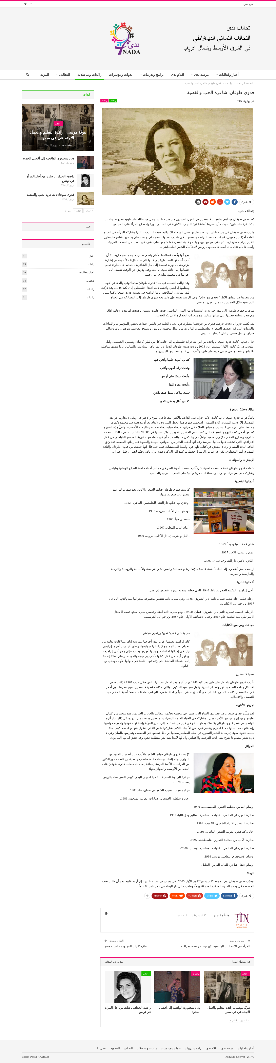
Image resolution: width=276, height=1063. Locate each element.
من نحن (248, 3)
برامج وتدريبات (153, 75)
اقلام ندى (177, 75)
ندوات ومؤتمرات (121, 75)
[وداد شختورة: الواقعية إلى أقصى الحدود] (177, 987)
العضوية (115, 1048)
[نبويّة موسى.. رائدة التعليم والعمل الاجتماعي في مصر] (227, 987)
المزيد (44, 75)
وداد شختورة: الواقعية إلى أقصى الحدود (48, 158)
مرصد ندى (201, 75)
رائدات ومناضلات (89, 75)
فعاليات (90, 280)
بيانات (91, 264)
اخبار (91, 255)
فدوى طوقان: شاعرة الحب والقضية (50, 194)
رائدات (113, 100)
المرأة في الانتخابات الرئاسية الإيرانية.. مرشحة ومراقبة (215, 946)
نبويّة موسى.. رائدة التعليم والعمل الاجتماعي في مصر (58, 134)
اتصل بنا (101, 1048)
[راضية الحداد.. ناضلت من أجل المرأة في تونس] (128, 987)
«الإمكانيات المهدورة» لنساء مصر (125, 946)
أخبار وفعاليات (229, 75)
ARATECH (43, 1056)
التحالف (64, 75)
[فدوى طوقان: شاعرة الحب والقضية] (85, 198)
